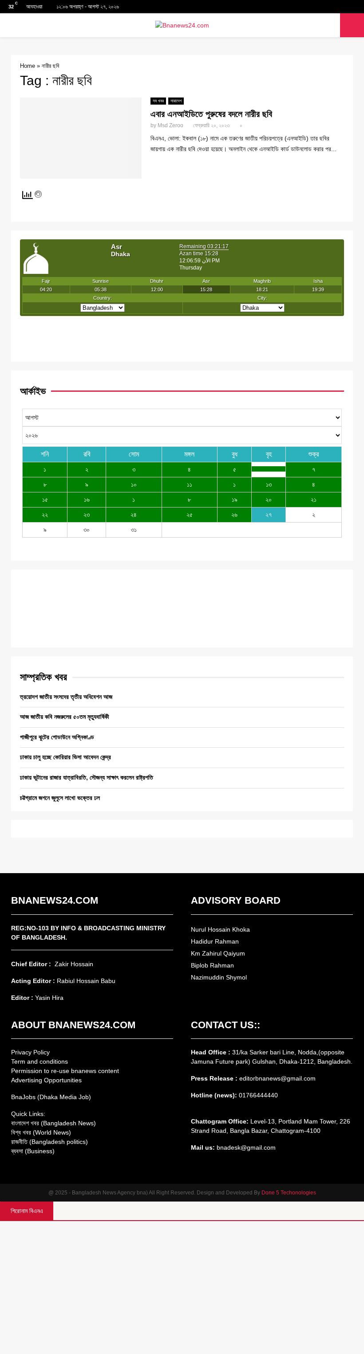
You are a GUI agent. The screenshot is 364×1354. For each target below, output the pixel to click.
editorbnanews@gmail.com (277, 1078)
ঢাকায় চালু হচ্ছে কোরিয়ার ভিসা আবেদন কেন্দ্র (65, 757)
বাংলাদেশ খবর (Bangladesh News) (53, 1123)
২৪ (134, 514)
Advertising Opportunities (46, 1080)
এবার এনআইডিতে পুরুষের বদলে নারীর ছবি (211, 114)
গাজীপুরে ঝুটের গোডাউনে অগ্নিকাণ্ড (57, 737)
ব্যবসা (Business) (33, 1151)
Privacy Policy (30, 1052)
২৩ (86, 514)
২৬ (234, 514)
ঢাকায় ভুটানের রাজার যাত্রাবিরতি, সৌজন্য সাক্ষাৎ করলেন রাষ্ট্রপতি (86, 777)
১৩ (269, 484)
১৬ (87, 499)
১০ (134, 484)
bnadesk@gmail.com (245, 1147)
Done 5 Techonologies (288, 1193)
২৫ (189, 514)
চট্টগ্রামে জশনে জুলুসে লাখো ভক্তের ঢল (60, 797)
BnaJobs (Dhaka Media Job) (51, 1096)
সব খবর (158, 100)
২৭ (268, 514)
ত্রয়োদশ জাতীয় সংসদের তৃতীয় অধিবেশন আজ (66, 696)
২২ (45, 514)
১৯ (234, 499)
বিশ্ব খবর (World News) (41, 1132)
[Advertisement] (182, 1287)
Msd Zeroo (170, 125)
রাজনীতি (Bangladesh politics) (49, 1141)
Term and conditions (39, 1061)
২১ (314, 499)
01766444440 (258, 1095)
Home (27, 65)
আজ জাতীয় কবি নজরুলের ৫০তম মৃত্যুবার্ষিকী (64, 716)
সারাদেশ (176, 100)
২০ (268, 499)
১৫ (45, 499)
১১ (189, 484)
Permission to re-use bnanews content (65, 1070)
